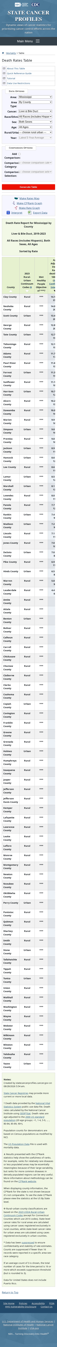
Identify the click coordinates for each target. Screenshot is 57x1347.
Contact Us (46, 1306)
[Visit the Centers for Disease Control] (35, 3)
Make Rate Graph (29, 208)
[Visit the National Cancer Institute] (21, 3)
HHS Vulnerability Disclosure (20, 1306)
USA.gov (34, 1328)
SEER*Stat (25, 1113)
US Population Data (18, 1144)
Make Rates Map (29, 198)
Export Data (40, 212)
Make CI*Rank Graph (29, 203)
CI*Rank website (27, 1181)
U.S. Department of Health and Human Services (27, 1321)
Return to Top (10, 1292)
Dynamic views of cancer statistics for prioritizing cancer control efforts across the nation (28, 28)
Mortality (11, 53)
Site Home (8, 1303)
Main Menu (25, 41)
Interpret (16, 212)
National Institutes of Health (18, 1324)
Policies (23, 1303)
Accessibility (38, 1303)
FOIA (51, 1303)
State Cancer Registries (16, 1093)
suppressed (28, 1242)
